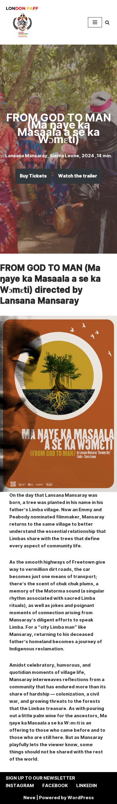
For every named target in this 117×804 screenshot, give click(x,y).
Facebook (55, 786)
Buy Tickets (33, 176)
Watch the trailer (77, 176)
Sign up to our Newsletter (40, 778)
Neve (29, 798)
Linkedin (86, 786)
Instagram (20, 786)
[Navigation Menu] (95, 22)
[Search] (107, 22)
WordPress (81, 798)
